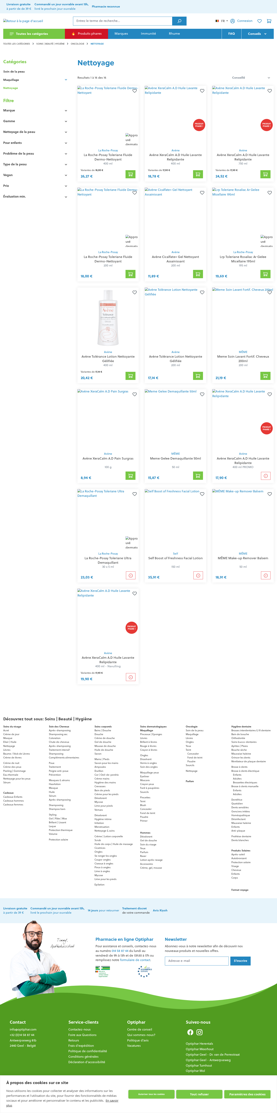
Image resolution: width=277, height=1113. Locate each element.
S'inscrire (240, 961)
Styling (52, 814)
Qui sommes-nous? (141, 1035)
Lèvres (6, 750)
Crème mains (101, 778)
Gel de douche (102, 742)
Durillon (98, 771)
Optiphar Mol (195, 1071)
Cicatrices (99, 848)
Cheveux (236, 870)
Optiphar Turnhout (199, 1065)
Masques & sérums (59, 780)
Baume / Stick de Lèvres (16, 753)
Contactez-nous (79, 1029)
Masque (7, 738)
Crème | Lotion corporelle (108, 836)
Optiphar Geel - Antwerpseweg (208, 1060)
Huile (52, 792)
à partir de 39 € (15, 910)
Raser (143, 856)
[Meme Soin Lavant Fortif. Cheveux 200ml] (243, 318)
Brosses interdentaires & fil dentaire (251, 730)
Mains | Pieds (101, 759)
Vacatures (134, 1046)
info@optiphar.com (23, 1029)
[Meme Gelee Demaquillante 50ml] (175, 419)
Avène (176, 150)
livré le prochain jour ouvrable (57, 910)
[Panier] (269, 21)
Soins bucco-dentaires (244, 742)
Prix (6, 186)
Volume (53, 834)
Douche (98, 734)
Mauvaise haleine (241, 753)
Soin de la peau (14, 71)
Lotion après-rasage (151, 860)
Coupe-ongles (102, 859)
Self (175, 554)
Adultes (237, 778)
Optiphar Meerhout (200, 1049)
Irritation (99, 823)
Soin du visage (148, 844)
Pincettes (145, 797)
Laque (52, 826)
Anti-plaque (238, 830)
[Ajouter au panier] (131, 174)
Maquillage (11, 80)
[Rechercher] (179, 21)
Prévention (55, 774)
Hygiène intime (103, 819)
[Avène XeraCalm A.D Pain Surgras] (108, 419)
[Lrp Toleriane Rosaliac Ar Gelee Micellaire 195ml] (243, 218)
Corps (234, 877)
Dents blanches (240, 840)
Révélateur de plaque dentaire (248, 761)
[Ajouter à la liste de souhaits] (134, 91)
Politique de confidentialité (87, 1051)
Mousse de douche (105, 746)
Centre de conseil (139, 1029)
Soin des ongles (149, 767)
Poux (51, 763)
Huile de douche (103, 750)
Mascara (145, 780)
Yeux (142, 848)
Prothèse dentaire (241, 836)
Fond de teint (147, 813)
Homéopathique (240, 815)
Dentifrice (236, 799)
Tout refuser (199, 1094)
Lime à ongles (102, 871)
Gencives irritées (240, 811)
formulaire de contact (135, 960)
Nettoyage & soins (104, 830)
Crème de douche (104, 738)
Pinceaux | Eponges (151, 734)
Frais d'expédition (81, 1046)
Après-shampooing (60, 730)
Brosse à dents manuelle (245, 786)
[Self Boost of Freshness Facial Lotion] (175, 519)
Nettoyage (10, 88)
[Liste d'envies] (259, 21)
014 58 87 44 (120, 951)
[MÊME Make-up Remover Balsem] (243, 519)
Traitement (55, 767)
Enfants (237, 774)
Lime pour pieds (103, 805)
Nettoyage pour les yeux (16, 778)
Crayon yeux (147, 784)
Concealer (145, 809)
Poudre (144, 817)
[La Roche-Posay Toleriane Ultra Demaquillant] (108, 519)
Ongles (98, 851)
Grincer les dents (240, 757)
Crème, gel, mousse (151, 867)
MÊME (243, 352)
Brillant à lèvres (148, 742)
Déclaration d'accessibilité (86, 1062)
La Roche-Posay (108, 150)
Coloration (54, 738)
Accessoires (146, 864)
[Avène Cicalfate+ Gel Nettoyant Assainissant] (175, 218)
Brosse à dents (239, 767)
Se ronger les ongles (105, 855)
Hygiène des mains (105, 782)
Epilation (99, 884)
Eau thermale (10, 774)
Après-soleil (238, 854)
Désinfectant (238, 819)
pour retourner (103, 910)
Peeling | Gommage (14, 771)
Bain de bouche (240, 734)
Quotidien (237, 803)
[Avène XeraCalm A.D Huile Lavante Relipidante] (175, 116)
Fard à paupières (149, 788)
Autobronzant (239, 858)
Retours (73, 1040)
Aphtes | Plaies (239, 746)
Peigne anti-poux (58, 771)
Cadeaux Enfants (12, 797)
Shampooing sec (58, 734)
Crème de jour (11, 734)
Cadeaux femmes (13, 804)
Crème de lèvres (12, 757)
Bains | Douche (102, 730)
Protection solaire (58, 839)
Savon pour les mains (106, 763)
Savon (97, 753)
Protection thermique (61, 830)
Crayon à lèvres (148, 750)
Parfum (144, 852)
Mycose (98, 802)
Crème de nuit (11, 763)
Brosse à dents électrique (245, 771)
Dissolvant (145, 759)
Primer (143, 820)
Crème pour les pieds (106, 794)
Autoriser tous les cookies (151, 1094)
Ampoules (100, 767)
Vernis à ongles (148, 763)
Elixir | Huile (9, 742)
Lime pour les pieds (105, 879)
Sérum (7, 782)
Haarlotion (55, 784)
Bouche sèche (239, 750)
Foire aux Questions (82, 1035)
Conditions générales (83, 1056)
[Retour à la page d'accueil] (23, 21)
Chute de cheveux (59, 742)
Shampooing (56, 753)
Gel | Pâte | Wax (58, 818)
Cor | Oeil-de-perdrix (106, 774)
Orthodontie (238, 738)
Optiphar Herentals (199, 1043)
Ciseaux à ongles (103, 863)
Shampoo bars (57, 809)
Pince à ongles (102, 867)
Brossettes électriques (245, 782)
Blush (143, 805)
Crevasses (99, 786)
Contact (18, 1022)
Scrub (97, 840)
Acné (6, 730)
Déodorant (100, 798)
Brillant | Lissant (57, 822)
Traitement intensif (59, 750)
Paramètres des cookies (247, 1094)
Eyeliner (144, 776)
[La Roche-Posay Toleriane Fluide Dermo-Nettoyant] (108, 116)
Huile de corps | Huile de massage (113, 844)
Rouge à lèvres (148, 746)
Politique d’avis (138, 1040)
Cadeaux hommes (13, 800)
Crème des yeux (12, 767)
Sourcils (144, 792)
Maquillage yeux (149, 772)
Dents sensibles (240, 807)
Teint (142, 801)
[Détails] (266, 476)
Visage (235, 866)
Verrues (98, 809)
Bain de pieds (102, 790)
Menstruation (101, 827)
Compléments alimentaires (64, 757)
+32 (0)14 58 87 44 (22, 1035)
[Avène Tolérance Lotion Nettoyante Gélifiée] (108, 318)
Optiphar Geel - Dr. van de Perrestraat (213, 1054)
